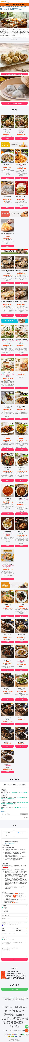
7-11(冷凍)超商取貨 (15, 897)
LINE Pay (6, 908)
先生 (8, 939)
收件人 (6, 918)
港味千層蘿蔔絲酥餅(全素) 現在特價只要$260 (14, 74)
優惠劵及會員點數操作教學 (11, 1000)
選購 (8, 138)
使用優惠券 (3, 811)
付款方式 (4, 905)
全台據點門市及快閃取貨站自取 (15, 900)
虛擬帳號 (6, 911)
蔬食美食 (7, 998)
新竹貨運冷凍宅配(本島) (14, 893)
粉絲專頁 (18, 998)
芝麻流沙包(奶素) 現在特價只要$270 (14, 103)
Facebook (22, 832)
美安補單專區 (21, 1000)
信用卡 (5, 907)
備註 (10, 948)
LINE (9, 832)
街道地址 (8, 933)
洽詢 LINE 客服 (15, 989)
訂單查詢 (12, 998)
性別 (6, 937)
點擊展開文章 (14, 39)
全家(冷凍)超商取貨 (13, 895)
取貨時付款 (6, 910)
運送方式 (4, 892)
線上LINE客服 (24, 998)
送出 (14, 959)
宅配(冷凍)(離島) (12, 902)
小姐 (13, 939)
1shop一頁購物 (15, 1040)
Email (9, 835)
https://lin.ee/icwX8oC (9, 843)
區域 (17, 928)
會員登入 (14, 830)
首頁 (3, 998)
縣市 (3, 928)
